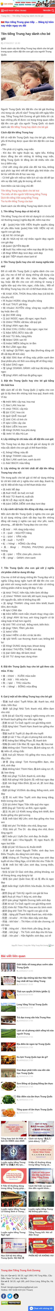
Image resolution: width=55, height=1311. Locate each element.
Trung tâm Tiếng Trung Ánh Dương (20, 1270)
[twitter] (9, 1296)
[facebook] (3, 1296)
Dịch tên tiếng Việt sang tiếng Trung (19, 198)
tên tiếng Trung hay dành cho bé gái (29, 127)
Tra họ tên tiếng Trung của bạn (17, 201)
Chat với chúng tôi (43, 1308)
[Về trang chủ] (27, 3)
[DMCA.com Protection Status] (11, 1304)
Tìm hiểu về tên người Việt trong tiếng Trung (24, 194)
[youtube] (16, 1296)
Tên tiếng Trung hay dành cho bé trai (20, 190)
